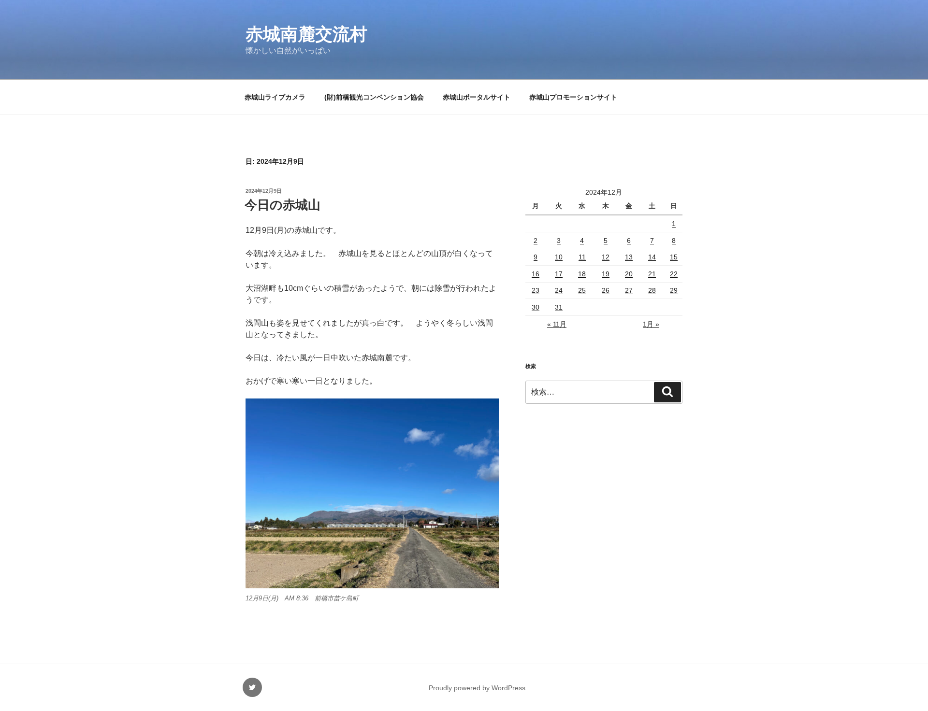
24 (559, 290)
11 (582, 257)
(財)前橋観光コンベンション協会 (374, 97)
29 (674, 290)
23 (535, 290)
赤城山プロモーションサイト (573, 97)
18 (582, 274)
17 (559, 274)
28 (652, 290)
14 (652, 257)
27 (629, 290)
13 (629, 257)
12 (605, 257)
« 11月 (556, 324)
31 (559, 307)
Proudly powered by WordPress (477, 688)
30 (535, 307)
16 (535, 274)
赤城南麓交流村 (306, 34)
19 (605, 274)
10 (559, 257)
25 (582, 290)
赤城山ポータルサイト (476, 97)
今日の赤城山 (282, 205)
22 (674, 274)
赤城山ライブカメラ (275, 97)
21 (652, 274)
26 (605, 290)
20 (629, 274)
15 (674, 257)
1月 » (651, 324)
